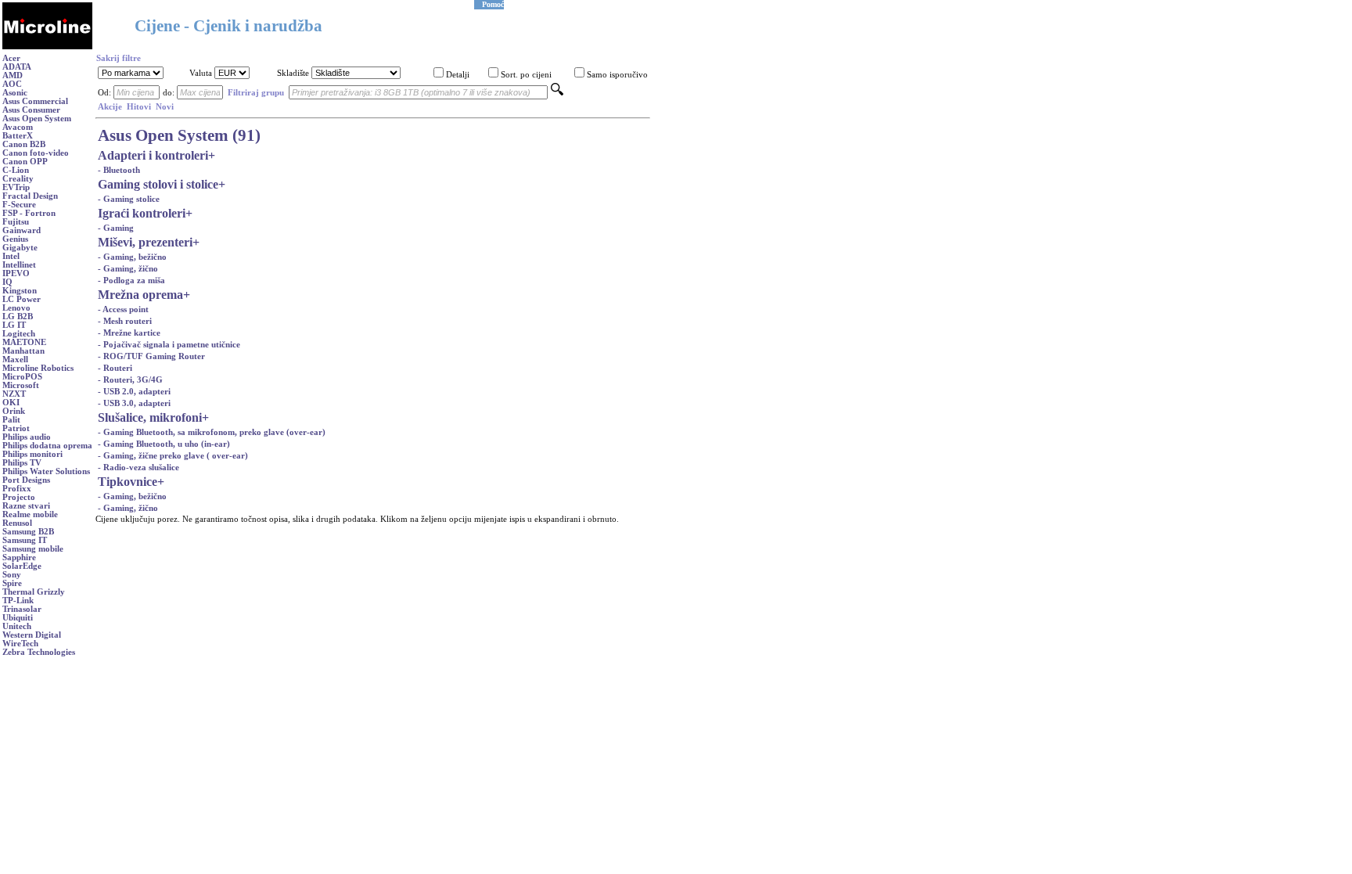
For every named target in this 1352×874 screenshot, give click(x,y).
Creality (18, 178)
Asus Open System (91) (179, 135)
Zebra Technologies (38, 652)
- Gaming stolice (129, 199)
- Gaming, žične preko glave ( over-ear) (173, 455)
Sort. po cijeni (526, 74)
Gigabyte (20, 247)
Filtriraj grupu (256, 92)
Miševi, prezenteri (145, 242)
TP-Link (18, 600)
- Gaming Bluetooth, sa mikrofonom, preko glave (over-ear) (211, 432)
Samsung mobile (32, 549)
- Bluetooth (119, 170)
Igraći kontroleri (141, 213)
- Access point (123, 309)
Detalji (457, 74)
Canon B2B (23, 144)
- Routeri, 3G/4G (130, 380)
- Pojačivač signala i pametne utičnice (169, 344)
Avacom (17, 127)
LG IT (14, 325)
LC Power (21, 299)
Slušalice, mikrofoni (150, 417)
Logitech (18, 333)
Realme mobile (30, 514)
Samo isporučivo (617, 74)
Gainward (21, 230)
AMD (12, 75)
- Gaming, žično (128, 268)
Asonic (14, 92)
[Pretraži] (557, 92)
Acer (11, 58)
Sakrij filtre (118, 58)
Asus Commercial (35, 101)
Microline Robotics (38, 368)
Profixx (16, 488)
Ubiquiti (17, 617)
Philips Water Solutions (46, 471)
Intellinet (19, 265)
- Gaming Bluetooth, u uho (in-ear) (164, 444)
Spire (12, 583)
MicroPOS (22, 376)
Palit (11, 419)
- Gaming (116, 228)
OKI (11, 402)
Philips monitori (32, 454)
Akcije (110, 107)
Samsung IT (24, 540)
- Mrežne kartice (129, 333)
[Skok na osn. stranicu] (47, 46)
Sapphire (19, 557)
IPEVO (16, 273)
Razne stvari (26, 506)
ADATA (16, 67)
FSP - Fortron (29, 213)
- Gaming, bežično (132, 257)
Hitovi (139, 107)
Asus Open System (36, 118)
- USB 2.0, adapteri (134, 391)
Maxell (15, 359)
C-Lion (15, 170)
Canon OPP (25, 161)
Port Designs (26, 480)
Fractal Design (30, 196)
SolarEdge (21, 566)
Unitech (16, 626)
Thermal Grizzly (33, 592)
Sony (11, 574)
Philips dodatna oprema (47, 445)
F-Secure (19, 204)
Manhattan (23, 351)
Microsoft (20, 385)
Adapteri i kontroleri (153, 155)
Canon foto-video (35, 153)
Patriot (16, 428)
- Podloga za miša (131, 280)
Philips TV (21, 463)
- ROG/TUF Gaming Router (151, 356)
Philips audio (26, 437)
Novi (165, 107)
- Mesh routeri (125, 321)
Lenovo (16, 308)
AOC (12, 84)
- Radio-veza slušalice (138, 467)
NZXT (14, 394)
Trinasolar (21, 609)
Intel (11, 256)
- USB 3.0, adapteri (134, 403)
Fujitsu (15, 222)
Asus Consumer (31, 110)
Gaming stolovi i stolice (158, 184)
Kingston (19, 290)
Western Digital (31, 635)
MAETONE (24, 342)
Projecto (18, 497)
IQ (7, 282)
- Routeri (115, 368)
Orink (13, 411)
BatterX (17, 135)
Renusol (17, 523)
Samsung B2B (28, 531)
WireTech (20, 643)
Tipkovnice (127, 481)
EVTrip (16, 187)
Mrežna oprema (140, 294)
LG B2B (17, 316)
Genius (15, 239)
